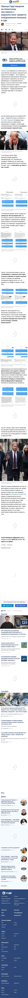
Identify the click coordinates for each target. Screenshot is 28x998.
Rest (2, 793)
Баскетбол (16, 933)
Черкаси (3, 927)
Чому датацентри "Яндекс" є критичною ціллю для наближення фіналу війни (9, 801)
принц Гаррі (9, 544)
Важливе (4, 614)
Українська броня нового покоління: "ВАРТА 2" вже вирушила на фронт (8, 868)
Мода (15, 992)
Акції (2, 960)
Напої (15, 967)
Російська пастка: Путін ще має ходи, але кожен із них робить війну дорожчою (10, 811)
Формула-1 (3, 938)
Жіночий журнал (5, 994)
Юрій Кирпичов (5, 881)
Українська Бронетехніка (7, 871)
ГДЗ (2, 944)
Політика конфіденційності (20, 898)
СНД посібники (4, 951)
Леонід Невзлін (5, 861)
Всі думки (3, 885)
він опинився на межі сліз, (18, 494)
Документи (16, 900)
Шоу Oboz (19, 23)
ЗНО (2, 949)
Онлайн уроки (4, 947)
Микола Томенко (5, 825)
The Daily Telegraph (7, 120)
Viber (20, 539)
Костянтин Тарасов (6, 805)
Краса (2, 992)
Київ (2, 922)
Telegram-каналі (6, 539)
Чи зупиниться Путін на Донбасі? (10, 847)
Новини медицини (5, 983)
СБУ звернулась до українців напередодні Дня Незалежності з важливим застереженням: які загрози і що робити (13, 632)
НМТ (15, 949)
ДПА (15, 947)
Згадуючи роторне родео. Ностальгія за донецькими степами (8, 877)
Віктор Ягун (4, 815)
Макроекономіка (17, 976)
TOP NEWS (4, 691)
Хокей (2, 935)
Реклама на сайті (5, 900)
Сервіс (15, 960)
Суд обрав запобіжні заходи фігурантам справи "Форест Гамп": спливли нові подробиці (13, 734)
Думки (3, 796)
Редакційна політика (5, 547)
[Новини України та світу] (3, 611)
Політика (16, 910)
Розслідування (18, 912)
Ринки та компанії (5, 976)
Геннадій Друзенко (6, 850)
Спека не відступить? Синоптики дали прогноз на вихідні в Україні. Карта (9, 644)
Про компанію (4, 896)
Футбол (3, 933)
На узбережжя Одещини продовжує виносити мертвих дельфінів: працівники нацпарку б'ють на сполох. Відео (10, 658)
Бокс (15, 935)
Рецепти (3, 967)
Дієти (2, 969)
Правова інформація (5, 898)
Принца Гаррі (5, 71)
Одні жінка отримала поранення (8, 726)
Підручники (16, 944)
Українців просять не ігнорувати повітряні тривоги (13, 636)
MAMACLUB (16, 983)
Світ (2, 912)
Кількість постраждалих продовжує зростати (12, 714)
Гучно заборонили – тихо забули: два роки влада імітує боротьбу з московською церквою (10, 821)
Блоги (3, 915)
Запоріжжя (3, 924)
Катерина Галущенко (10, 23)
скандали (4, 544)
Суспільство (17, 915)
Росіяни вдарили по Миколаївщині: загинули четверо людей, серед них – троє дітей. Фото (12, 722)
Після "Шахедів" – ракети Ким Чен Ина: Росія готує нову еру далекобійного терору (9, 858)
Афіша (2, 990)
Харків (15, 922)
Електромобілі (17, 958)
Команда (16, 896)
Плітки (15, 990)
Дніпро (15, 924)
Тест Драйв (4, 958)
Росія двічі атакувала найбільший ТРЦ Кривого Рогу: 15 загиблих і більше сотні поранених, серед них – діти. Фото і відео (14, 709)
